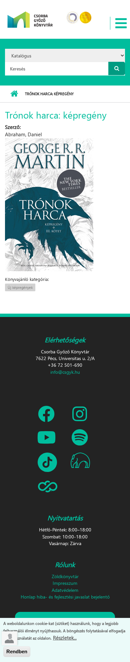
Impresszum (65, 583)
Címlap (14, 94)
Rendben (16, 651)
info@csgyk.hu (65, 372)
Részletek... (65, 637)
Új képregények (20, 287)
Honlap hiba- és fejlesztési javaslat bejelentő (65, 597)
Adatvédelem (65, 590)
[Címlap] (30, 15)
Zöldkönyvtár (65, 576)
